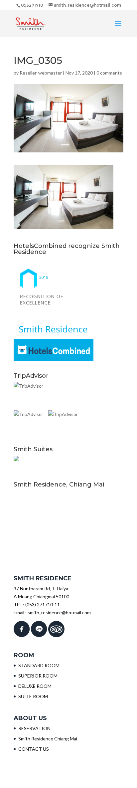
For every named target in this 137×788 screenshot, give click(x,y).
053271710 (32, 5)
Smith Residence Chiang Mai (47, 738)
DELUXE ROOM (35, 686)
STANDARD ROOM (39, 665)
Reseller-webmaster (41, 73)
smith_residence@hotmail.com (59, 612)
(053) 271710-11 (42, 604)
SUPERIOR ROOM (38, 676)
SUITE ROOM (33, 696)
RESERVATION (34, 728)
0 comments (109, 73)
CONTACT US (33, 749)
